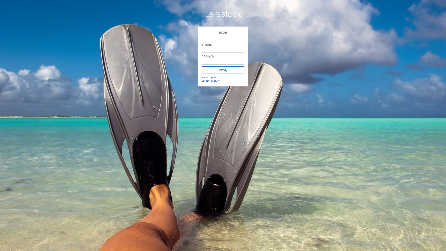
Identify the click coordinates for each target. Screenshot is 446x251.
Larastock (223, 14)
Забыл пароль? (210, 77)
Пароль (208, 56)
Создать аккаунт (211, 80)
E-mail (207, 44)
